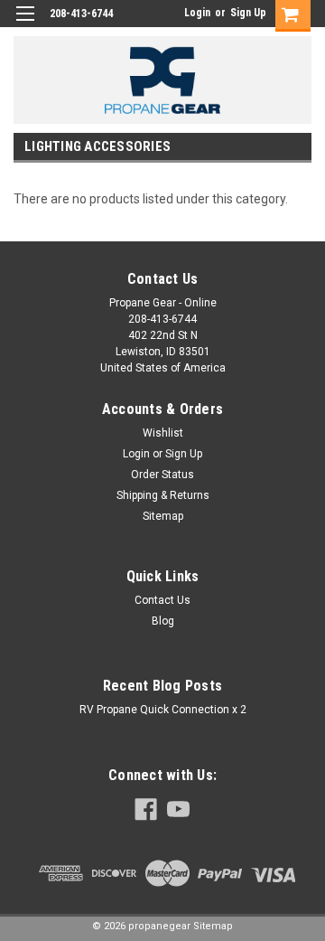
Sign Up (248, 12)
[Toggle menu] (25, 25)
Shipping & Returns (162, 495)
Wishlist (163, 433)
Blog (163, 621)
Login (197, 12)
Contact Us (162, 600)
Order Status (162, 474)
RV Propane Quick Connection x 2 (162, 709)
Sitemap (163, 516)
